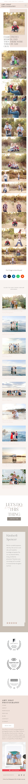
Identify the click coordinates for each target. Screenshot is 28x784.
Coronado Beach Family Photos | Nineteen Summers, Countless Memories (13, 443)
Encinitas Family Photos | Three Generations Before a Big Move (14, 399)
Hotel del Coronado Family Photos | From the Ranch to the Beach (13, 333)
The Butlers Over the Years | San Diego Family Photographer (12, 311)
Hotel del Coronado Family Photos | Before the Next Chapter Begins (13, 377)
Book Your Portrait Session (14, 1)
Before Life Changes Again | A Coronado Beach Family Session (13, 487)
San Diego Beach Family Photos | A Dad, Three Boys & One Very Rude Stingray (13, 465)
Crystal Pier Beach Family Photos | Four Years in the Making (12, 421)
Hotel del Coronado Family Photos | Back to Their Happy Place (14, 355)
